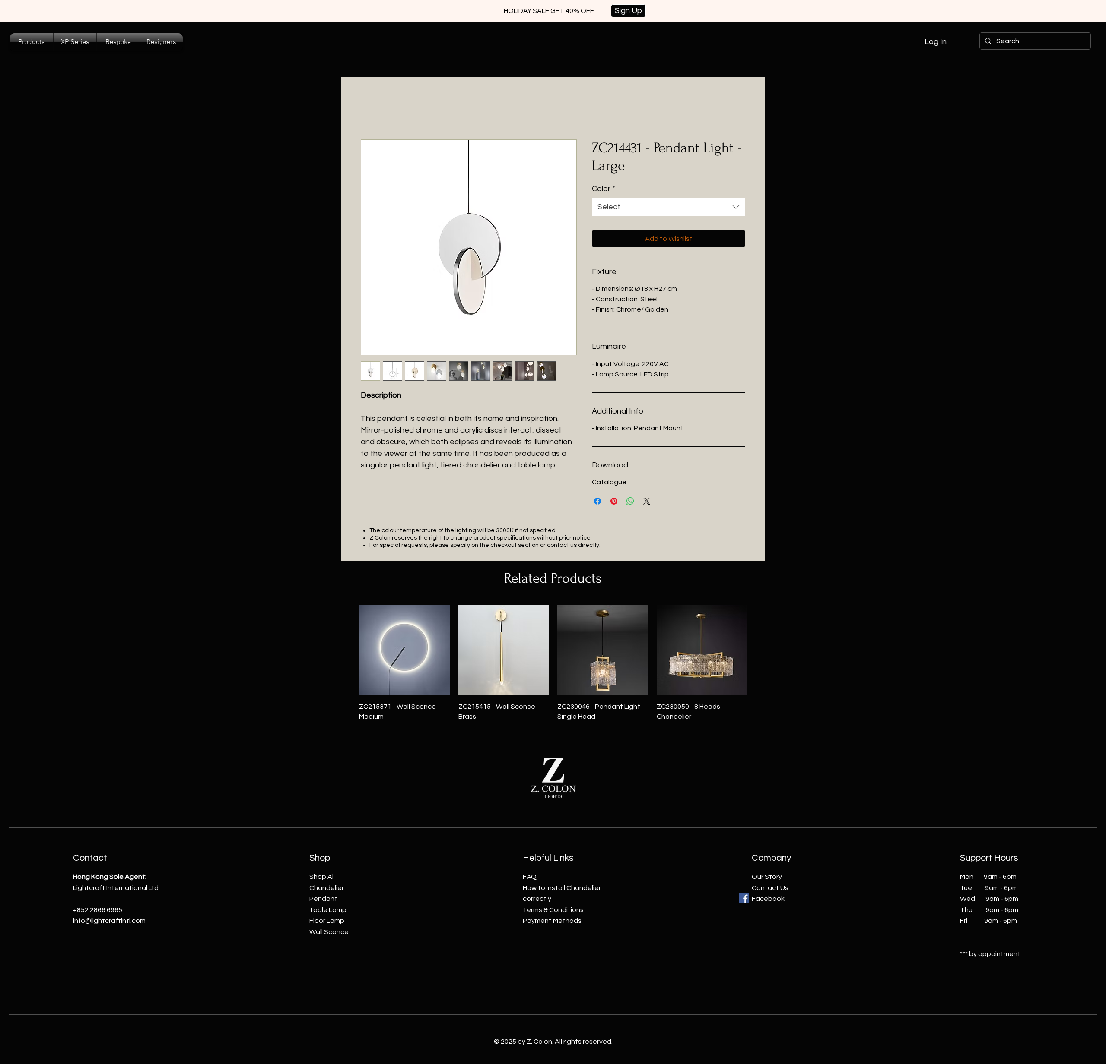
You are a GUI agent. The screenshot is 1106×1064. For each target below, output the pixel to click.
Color (603, 189)
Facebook (768, 898)
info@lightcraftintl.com (109, 920)
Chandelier (326, 887)
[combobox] (668, 207)
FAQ (530, 876)
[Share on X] (647, 501)
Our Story (767, 876)
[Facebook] (744, 898)
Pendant (323, 898)
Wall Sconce (329, 931)
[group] (553, 663)
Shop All (322, 876)
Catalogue (609, 482)
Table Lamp (327, 909)
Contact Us (770, 887)
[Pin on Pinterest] (614, 501)
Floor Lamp (326, 920)
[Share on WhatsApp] (630, 501)
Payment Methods (552, 920)
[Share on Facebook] (597, 501)
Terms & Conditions (553, 909)
